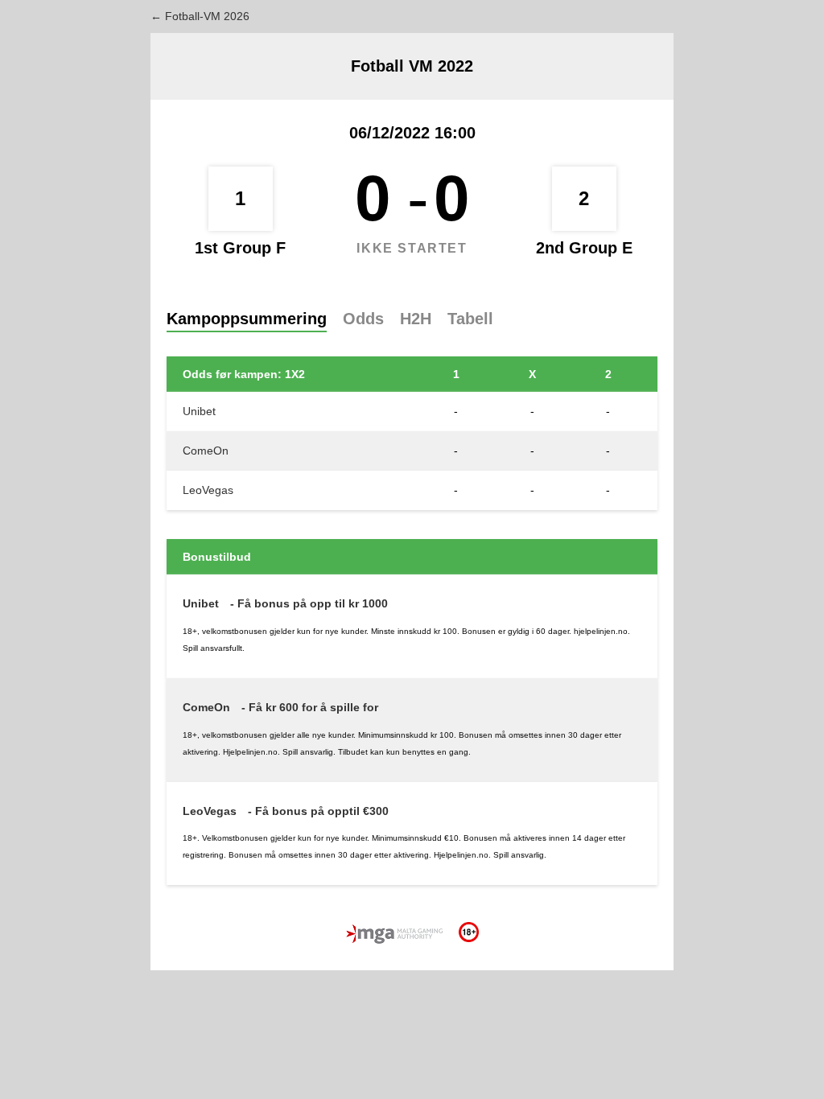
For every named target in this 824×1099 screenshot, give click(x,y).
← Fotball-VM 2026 (199, 16)
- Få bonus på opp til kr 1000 (309, 603)
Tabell (470, 318)
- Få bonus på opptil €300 (318, 811)
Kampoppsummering (247, 318)
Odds (363, 318)
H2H (415, 318)
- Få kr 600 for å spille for (309, 707)
